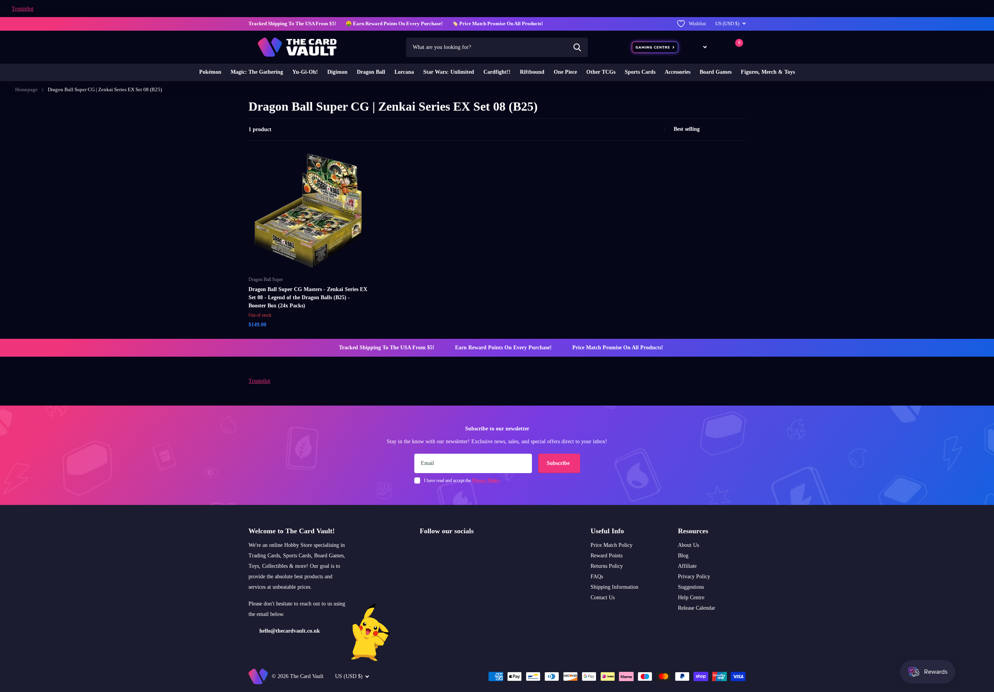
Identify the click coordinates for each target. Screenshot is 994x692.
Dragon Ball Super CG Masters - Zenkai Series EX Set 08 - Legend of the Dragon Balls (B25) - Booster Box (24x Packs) (307, 297)
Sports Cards (640, 72)
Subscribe (559, 463)
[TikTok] (455, 549)
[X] (439, 549)
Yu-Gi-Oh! (305, 72)
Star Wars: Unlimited (448, 72)
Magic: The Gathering (257, 72)
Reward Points (606, 555)
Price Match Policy (612, 545)
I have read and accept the (462, 480)
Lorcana (404, 72)
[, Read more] (699, 47)
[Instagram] (422, 549)
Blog (683, 555)
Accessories (677, 72)
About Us (688, 545)
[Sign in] (719, 47)
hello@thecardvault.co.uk (289, 631)
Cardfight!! (497, 72)
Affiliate (687, 566)
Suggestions (691, 587)
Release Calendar (696, 608)
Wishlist (697, 23)
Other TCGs (600, 72)
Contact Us (603, 597)
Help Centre (691, 597)
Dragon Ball (371, 72)
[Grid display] (647, 130)
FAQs (597, 576)
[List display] (656, 130)
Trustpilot (22, 9)
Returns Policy (607, 566)
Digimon (337, 72)
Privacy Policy (694, 576)
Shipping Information (614, 587)
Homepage (26, 89)
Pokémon (210, 72)
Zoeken (577, 47)
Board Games (716, 72)
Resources (693, 531)
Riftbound (532, 72)
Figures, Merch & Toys (768, 72)
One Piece (565, 72)
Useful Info (607, 531)
